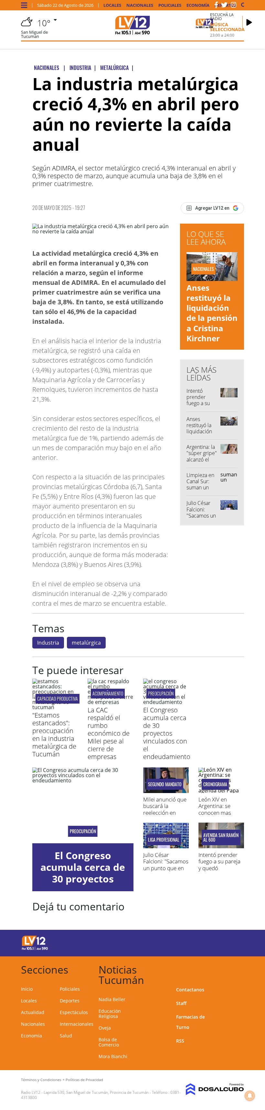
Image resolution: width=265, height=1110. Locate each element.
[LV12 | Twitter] (224, 6)
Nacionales (139, 5)
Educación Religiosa (110, 1013)
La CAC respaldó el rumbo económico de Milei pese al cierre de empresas (109, 733)
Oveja (105, 1028)
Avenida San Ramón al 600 (220, 837)
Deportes (70, 1001)
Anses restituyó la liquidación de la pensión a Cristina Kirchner (212, 313)
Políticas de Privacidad (84, 1079)
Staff (181, 1003)
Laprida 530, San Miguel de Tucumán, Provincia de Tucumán (96, 1092)
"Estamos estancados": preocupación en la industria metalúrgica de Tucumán (54, 734)
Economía (197, 5)
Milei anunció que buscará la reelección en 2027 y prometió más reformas (164, 813)
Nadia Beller (112, 999)
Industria (48, 642)
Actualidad (32, 1012)
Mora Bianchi (113, 1056)
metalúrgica (86, 642)
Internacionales (76, 1024)
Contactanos (190, 990)
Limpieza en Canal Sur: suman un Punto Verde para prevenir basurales (201, 491)
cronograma (215, 784)
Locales (112, 5)
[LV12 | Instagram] (234, 6)
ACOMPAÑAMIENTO (107, 693)
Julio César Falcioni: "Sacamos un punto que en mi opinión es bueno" (201, 518)
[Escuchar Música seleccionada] (249, 22)
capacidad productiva (57, 698)
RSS (180, 1041)
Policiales (169, 5)
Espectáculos (74, 1012)
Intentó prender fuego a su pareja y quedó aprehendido (201, 406)
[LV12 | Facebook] (216, 6)
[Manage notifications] (250, 1096)
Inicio (27, 989)
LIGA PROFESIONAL (163, 839)
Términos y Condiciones (41, 1079)
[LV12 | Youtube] (232, 942)
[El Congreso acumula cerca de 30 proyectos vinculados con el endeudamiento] (166, 702)
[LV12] (35, 948)
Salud (66, 1036)
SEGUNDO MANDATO (165, 784)
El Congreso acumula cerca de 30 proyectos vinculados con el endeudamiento (166, 733)
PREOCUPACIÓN (161, 693)
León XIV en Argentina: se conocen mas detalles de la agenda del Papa (218, 813)
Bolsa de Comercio (109, 1042)
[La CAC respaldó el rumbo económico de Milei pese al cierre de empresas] (110, 702)
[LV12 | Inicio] (237, 968)
